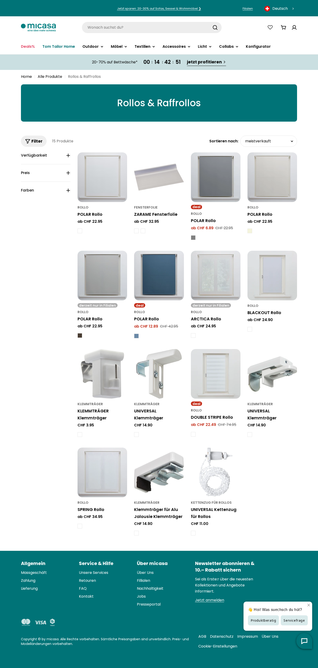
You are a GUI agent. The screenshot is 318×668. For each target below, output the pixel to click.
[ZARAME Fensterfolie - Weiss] (136, 231)
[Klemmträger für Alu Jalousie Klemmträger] (159, 472)
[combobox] (279, 8)
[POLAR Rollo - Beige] (249, 231)
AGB (202, 636)
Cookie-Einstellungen (217, 646)
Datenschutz (221, 636)
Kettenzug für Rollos (211, 502)
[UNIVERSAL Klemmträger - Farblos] (136, 434)
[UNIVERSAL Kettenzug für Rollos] (215, 472)
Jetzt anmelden (209, 600)
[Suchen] (215, 27)
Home (26, 76)
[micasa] (38, 27)
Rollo (83, 207)
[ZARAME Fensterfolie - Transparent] (143, 231)
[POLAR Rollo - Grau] (193, 237)
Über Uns (270, 636)
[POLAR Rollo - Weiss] (80, 231)
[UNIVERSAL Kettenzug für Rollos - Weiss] (193, 533)
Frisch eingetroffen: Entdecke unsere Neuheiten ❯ (159, 8)
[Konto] (294, 27)
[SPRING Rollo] (102, 472)
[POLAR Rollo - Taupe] (80, 335)
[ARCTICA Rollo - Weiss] (193, 335)
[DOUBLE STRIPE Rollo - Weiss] (193, 434)
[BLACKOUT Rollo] (272, 275)
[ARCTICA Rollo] (215, 275)
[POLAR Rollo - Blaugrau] (136, 336)
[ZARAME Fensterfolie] (159, 177)
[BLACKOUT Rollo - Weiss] (249, 329)
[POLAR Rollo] (102, 177)
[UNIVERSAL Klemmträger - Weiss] (249, 434)
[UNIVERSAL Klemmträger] (159, 374)
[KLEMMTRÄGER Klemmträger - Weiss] (80, 434)
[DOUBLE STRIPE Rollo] (215, 374)
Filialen (248, 8)
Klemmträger (90, 404)
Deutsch (280, 8)
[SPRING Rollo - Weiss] (80, 526)
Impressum (247, 636)
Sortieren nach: (223, 141)
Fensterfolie (146, 207)
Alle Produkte (50, 76)
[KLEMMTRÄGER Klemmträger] (102, 374)
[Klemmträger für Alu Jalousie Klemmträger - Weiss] (136, 533)
